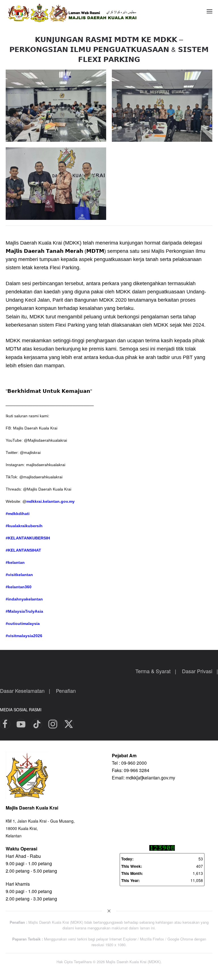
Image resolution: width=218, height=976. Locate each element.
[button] (209, 11)
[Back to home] (77, 11)
